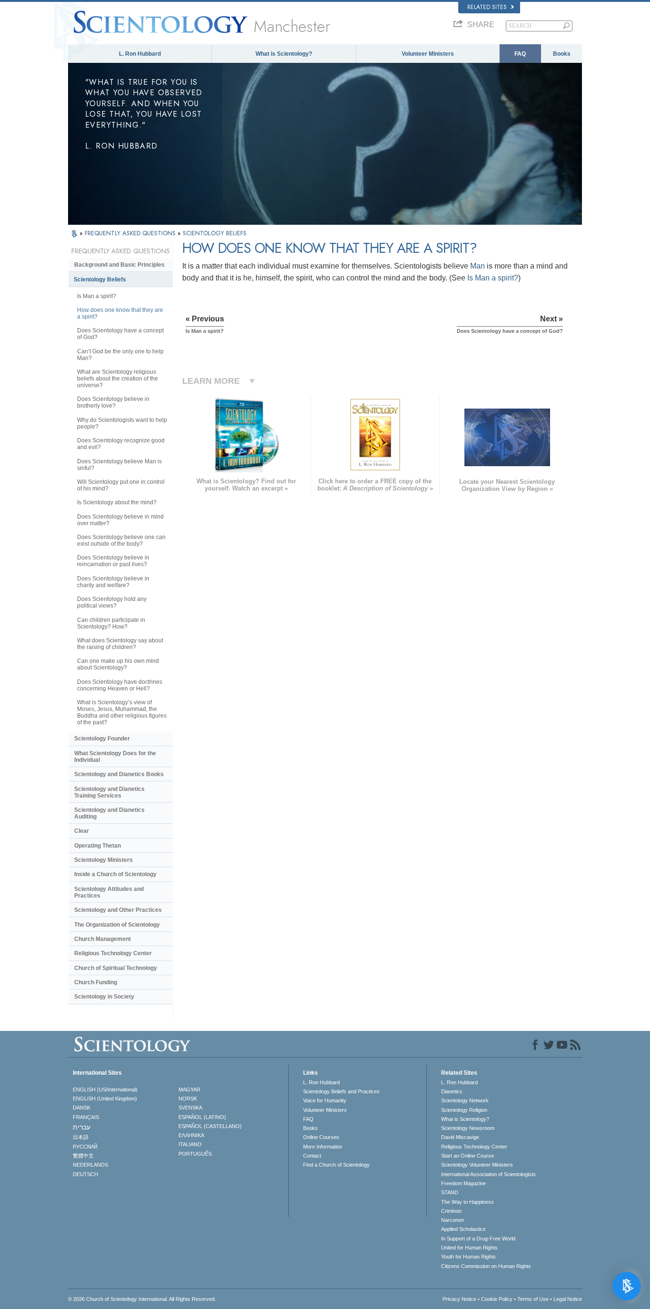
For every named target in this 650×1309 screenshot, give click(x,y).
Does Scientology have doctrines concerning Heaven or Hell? (119, 685)
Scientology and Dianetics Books (119, 774)
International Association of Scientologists (488, 1174)
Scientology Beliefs (100, 279)
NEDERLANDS (90, 1165)
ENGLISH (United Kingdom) (105, 1098)
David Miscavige (460, 1137)
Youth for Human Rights (468, 1256)
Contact (312, 1156)
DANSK (81, 1107)
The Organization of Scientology (117, 924)
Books (562, 53)
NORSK (187, 1098)
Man (477, 266)
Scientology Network (465, 1100)
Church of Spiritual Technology (115, 968)
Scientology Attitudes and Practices (109, 892)
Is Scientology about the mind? (117, 502)
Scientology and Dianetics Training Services (109, 792)
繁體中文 (83, 1156)
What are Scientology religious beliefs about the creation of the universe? (117, 379)
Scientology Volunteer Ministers (477, 1165)
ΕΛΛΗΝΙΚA (191, 1135)
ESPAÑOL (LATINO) (202, 1117)
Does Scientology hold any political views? (112, 602)
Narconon (452, 1220)
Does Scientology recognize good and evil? (121, 443)
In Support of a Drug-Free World (478, 1238)
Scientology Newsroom (467, 1128)
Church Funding (95, 982)
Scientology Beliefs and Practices (341, 1091)
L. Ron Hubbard (140, 53)
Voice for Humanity (324, 1100)
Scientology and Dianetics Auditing (109, 813)
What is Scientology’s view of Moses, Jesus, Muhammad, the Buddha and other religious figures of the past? (122, 712)
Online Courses (321, 1137)
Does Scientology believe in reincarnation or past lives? (113, 561)
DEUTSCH (85, 1174)
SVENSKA (190, 1107)
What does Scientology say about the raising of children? (120, 643)
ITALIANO (190, 1144)
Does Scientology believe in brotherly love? (113, 402)
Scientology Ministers (103, 860)
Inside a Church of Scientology (115, 874)
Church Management (102, 939)
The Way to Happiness (467, 1202)
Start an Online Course (467, 1156)
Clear (81, 831)
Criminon (451, 1211)
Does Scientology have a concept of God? (120, 333)
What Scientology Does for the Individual (115, 756)
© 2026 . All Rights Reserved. (142, 1299)
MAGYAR (189, 1089)
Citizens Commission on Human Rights (486, 1266)
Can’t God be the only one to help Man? (120, 354)
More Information (322, 1146)
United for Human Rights (469, 1247)
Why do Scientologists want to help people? (122, 423)
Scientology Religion (464, 1110)
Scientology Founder (102, 738)
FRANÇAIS (86, 1117)
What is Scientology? (284, 53)
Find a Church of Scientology (336, 1165)
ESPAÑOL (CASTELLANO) (210, 1126)
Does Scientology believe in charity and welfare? (113, 582)
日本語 (81, 1137)
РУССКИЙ (85, 1146)
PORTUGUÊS (195, 1154)
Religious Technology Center (113, 953)
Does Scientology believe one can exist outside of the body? (121, 540)
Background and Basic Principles (119, 264)
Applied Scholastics (463, 1229)
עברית (81, 1127)
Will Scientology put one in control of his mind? (121, 485)
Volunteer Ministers (428, 53)
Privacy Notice (459, 1299)
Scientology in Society (104, 996)
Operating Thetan (97, 845)
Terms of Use (533, 1299)
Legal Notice (567, 1299)
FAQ (520, 53)
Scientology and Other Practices (118, 910)
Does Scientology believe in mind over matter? (120, 520)
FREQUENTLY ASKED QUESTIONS (131, 233)
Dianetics (452, 1091)
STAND (449, 1192)
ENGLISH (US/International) (105, 1089)
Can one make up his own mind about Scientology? (118, 664)
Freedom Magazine (463, 1183)
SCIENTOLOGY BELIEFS (214, 233)
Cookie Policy (496, 1299)
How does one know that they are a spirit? (120, 313)
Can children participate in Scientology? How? (111, 623)
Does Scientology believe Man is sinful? (119, 464)
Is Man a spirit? (492, 278)
